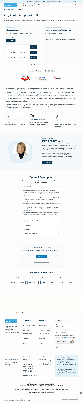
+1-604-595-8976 (28, 372)
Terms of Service (68, 337)
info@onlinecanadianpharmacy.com (52, 1)
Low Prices (41, 336)
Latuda (62, 278)
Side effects (27, 225)
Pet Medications (27, 333)
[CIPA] (25, 78)
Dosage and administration (31, 221)
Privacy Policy (42, 338)
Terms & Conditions (73, 399)
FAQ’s (39, 4)
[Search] (69, 4)
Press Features (43, 325)
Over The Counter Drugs (29, 336)
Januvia (13, 282)
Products (19, 4)
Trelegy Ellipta (31, 278)
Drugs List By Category (29, 325)
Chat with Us (41, 256)
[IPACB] (57, 78)
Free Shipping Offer (44, 333)
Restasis (20, 278)
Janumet (71, 278)
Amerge (53, 278)
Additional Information (30, 233)
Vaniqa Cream (33, 282)
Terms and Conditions (45, 341)
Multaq (52, 282)
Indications (27, 186)
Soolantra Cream (41, 287)
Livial (70, 282)
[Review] (41, 78)
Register (74, 1)
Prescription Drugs (28, 323)
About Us (33, 4)
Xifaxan (11, 278)
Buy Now (33, 47)
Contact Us (44, 4)
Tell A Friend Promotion (45, 328)
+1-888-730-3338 (36, 1)
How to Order (25, 4)
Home (7, 9)
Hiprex (22, 282)
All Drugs (25, 338)
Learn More (48, 162)
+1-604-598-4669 (28, 368)
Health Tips (26, 341)
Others (12, 9)
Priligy (43, 282)
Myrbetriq (43, 278)
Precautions (27, 229)
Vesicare (62, 282)
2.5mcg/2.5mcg (11, 40)
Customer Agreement (45, 330)
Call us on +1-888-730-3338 (41, 261)
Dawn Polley (42, 323)
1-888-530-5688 (27, 364)
